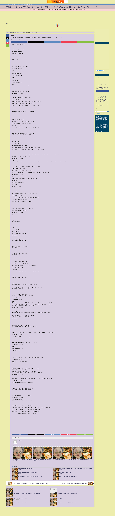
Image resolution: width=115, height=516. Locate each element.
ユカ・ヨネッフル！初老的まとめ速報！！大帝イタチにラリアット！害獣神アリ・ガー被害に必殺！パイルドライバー (102, 100)
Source (13, 415)
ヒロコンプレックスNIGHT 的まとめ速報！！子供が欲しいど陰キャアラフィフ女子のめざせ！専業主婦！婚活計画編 (102, 104)
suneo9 (20, 440)
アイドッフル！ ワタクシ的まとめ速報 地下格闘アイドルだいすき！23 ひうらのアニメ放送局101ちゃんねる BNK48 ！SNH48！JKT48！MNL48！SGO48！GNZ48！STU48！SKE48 (102, 81)
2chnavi (7, 23)
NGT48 (12, 35)
